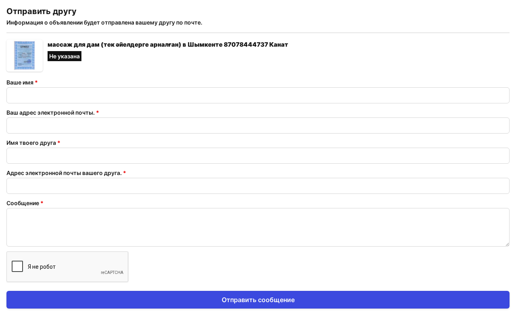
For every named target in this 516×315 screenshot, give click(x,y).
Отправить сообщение (258, 300)
